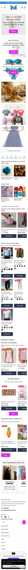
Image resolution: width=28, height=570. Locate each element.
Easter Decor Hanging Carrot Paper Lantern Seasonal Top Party (8, 442)
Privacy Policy (4, 526)
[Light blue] (7, 327)
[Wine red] (17, 266)
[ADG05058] (4, 269)
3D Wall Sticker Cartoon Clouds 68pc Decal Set (8, 402)
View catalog (2, 7)
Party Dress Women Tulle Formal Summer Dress (8, 230)
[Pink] (9, 327)
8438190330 (6, 508)
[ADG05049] (2, 272)
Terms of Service (5, 536)
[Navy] (12, 299)
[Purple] (20, 266)
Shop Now (13, 31)
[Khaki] (15, 266)
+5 (16, 268)
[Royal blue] (15, 268)
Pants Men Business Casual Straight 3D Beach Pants (6, 294)
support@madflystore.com (9, 510)
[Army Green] (22, 266)
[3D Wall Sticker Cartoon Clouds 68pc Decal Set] (8, 392)
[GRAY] (7, 299)
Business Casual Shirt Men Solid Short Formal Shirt (6, 322)
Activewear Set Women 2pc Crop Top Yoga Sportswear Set (8, 365)
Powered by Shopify (19, 556)
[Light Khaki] (4, 299)
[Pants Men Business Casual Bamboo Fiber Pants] (20, 284)
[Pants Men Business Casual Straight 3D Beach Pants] (7, 284)
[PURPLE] (12, 327)
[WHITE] (9, 299)
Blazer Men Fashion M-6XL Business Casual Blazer (20, 261)
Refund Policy (4, 529)
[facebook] (8, 516)
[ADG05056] (9, 269)
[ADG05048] (12, 269)
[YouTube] (5, 516)
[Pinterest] (1, 517)
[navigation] (1, 3)
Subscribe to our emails (6, 519)
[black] (2, 299)
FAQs (2, 539)
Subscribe (24, 522)
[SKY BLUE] (2, 301)
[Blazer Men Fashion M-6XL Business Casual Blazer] (20, 253)
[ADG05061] (2, 269)
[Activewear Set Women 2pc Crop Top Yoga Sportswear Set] (8, 355)
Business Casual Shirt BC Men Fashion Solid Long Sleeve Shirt (6, 262)
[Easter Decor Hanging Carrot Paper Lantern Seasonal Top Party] (8, 432)
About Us (3, 542)
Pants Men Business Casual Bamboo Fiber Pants (18, 294)
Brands (3, 546)
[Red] (2, 330)
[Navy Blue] (20, 299)
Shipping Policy (5, 532)
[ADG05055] (7, 269)
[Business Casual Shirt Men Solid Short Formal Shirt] (7, 314)
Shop (13, 413)
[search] (5, 7)
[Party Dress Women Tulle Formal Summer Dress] (8, 220)
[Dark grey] (24, 266)
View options (9, 236)
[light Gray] (22, 299)
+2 (4, 330)
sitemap (3, 549)
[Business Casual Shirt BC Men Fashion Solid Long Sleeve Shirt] (7, 253)
